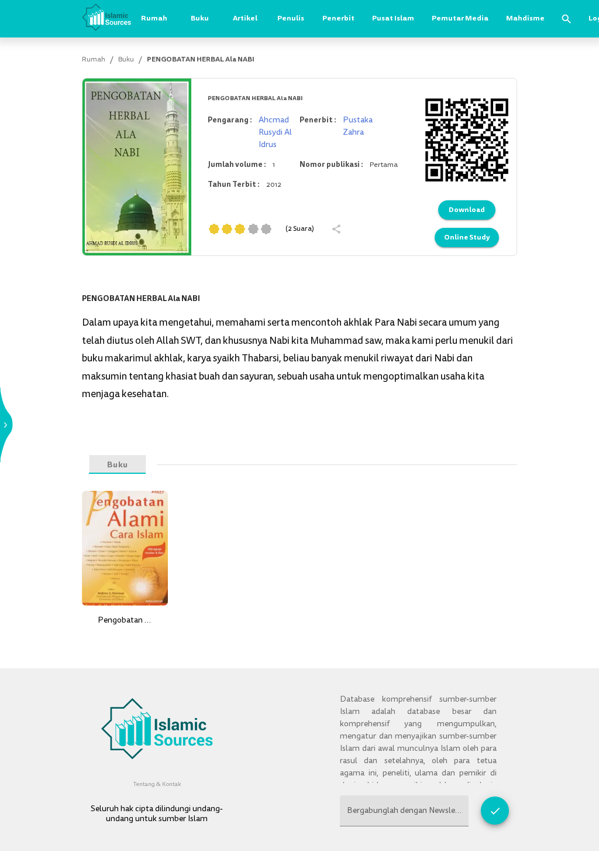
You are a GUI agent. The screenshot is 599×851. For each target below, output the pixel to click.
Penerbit (338, 18)
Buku (200, 18)
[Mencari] (566, 19)
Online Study (467, 237)
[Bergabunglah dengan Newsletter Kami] (495, 811)
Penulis (290, 18)
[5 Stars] (266, 229)
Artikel (245, 18)
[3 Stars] (239, 229)
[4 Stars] (253, 229)
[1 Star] (214, 229)
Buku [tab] (117, 464)
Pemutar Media (460, 18)
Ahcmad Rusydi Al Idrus (275, 132)
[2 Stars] (227, 229)
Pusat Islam (393, 18)
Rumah (154, 18)
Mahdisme (525, 18)
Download (467, 209)
